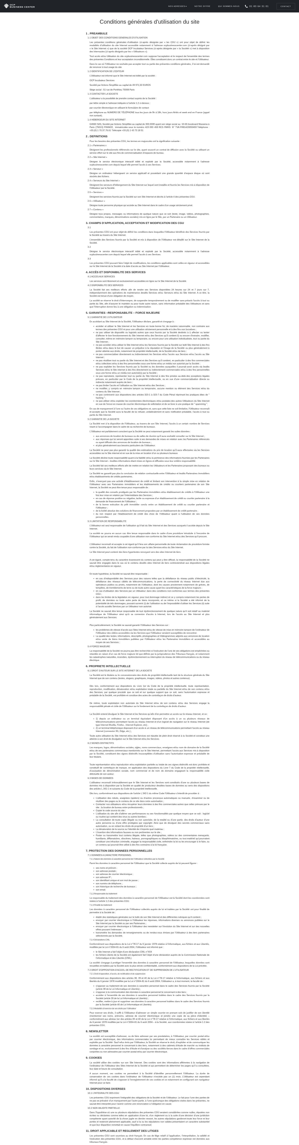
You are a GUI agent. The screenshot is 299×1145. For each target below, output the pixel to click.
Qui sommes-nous (229, 6)
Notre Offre (202, 6)
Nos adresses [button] (176, 6)
